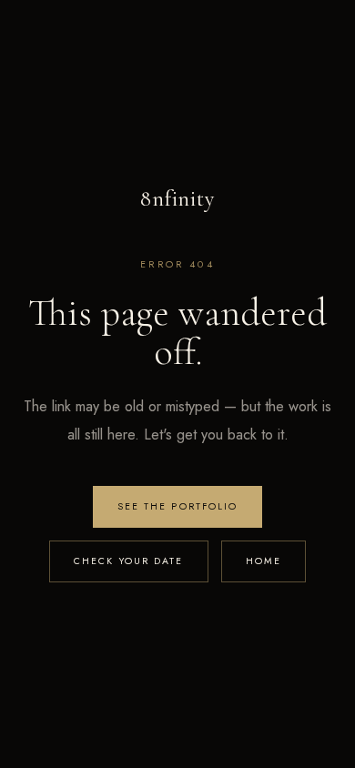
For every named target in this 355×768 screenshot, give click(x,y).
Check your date (129, 561)
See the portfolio (177, 506)
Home (263, 561)
